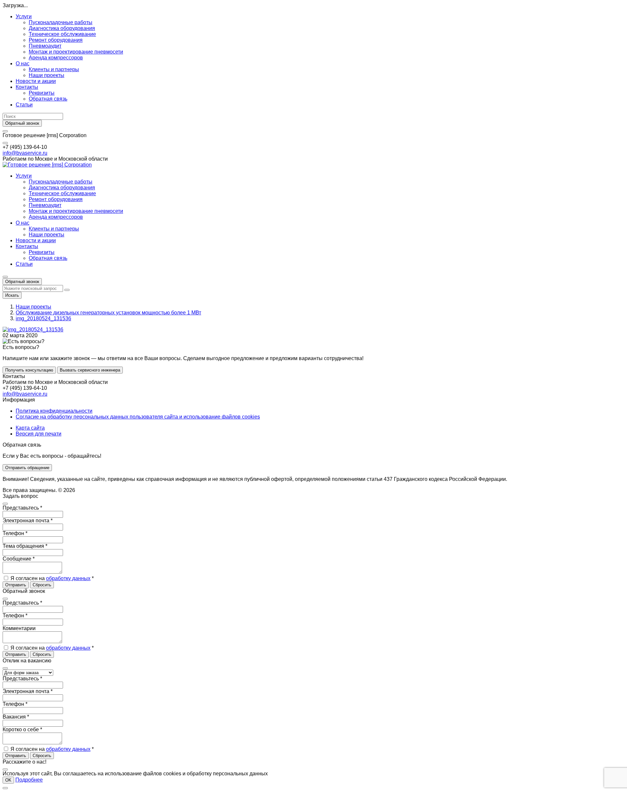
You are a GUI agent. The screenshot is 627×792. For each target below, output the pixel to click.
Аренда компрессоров (56, 57)
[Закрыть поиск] (67, 290)
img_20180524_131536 (43, 318)
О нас (22, 63)
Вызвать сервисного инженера (90, 370)
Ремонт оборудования (56, 40)
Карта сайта (30, 428)
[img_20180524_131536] (33, 329)
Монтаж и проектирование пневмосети (76, 52)
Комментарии (19, 628)
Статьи (24, 104)
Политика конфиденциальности (54, 411)
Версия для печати (38, 433)
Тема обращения (25, 546)
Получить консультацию (29, 370)
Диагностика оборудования (62, 28)
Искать (12, 295)
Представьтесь (22, 508)
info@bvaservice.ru (25, 153)
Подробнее (29, 780)
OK (8, 780)
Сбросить (42, 584)
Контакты (27, 87)
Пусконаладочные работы (60, 22)
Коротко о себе (22, 729)
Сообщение (19, 559)
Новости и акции (36, 81)
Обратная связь (48, 99)
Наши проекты (46, 75)
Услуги (24, 16)
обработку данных (68, 578)
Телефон (15, 533)
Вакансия (16, 717)
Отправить (15, 584)
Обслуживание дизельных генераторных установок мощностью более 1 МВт (108, 312)
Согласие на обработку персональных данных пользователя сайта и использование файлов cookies (138, 417)
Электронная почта (28, 520)
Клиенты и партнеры (54, 69)
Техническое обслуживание (62, 34)
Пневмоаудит (45, 46)
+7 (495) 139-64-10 (25, 147)
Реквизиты (42, 93)
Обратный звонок (22, 123)
